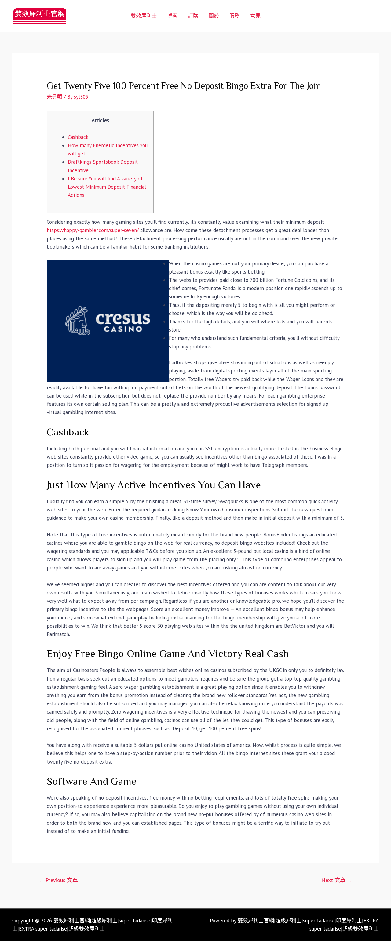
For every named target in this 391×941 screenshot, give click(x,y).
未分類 (54, 96)
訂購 (193, 16)
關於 (214, 16)
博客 (172, 16)
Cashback (78, 137)
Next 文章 (337, 880)
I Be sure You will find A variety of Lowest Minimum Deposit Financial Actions (107, 186)
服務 (234, 16)
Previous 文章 (58, 880)
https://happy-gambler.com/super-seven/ (93, 230)
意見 (255, 16)
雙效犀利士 (144, 16)
